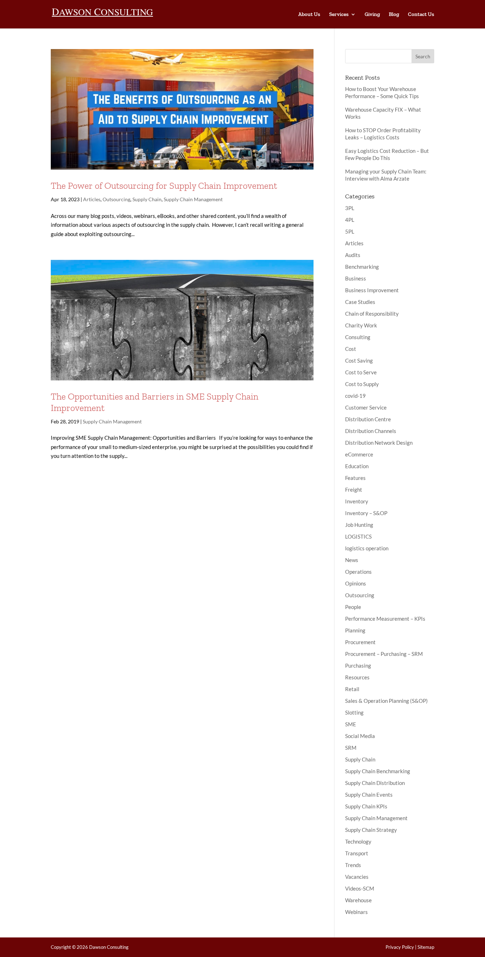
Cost (350, 349)
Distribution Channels (370, 431)
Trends (353, 865)
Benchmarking (362, 266)
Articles (91, 199)
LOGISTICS (358, 536)
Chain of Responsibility (372, 313)
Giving (372, 14)
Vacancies (357, 876)
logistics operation (366, 548)
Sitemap (426, 947)
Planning (355, 630)
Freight (353, 489)
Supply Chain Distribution (375, 783)
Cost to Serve (361, 372)
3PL (349, 208)
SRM (350, 747)
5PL (349, 231)
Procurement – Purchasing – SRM (384, 654)
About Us (309, 14)
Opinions (355, 583)
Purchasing (358, 665)
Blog (394, 14)
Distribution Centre (368, 419)
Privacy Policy (400, 947)
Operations (358, 571)
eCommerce (359, 454)
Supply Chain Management (193, 199)
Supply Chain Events (369, 794)
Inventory (356, 501)
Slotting (354, 712)
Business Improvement (372, 290)
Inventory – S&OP (366, 513)
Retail (352, 689)
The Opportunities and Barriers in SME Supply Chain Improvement (154, 402)
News (351, 560)
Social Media (360, 736)
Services (339, 14)
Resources (357, 677)
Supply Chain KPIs (366, 806)
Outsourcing (116, 199)
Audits (352, 255)
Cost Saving (359, 360)
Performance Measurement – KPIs (385, 618)
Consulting (357, 337)
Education (357, 466)
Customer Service (366, 407)
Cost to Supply (362, 384)
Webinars (356, 912)
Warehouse (358, 900)
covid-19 (355, 395)
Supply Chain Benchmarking (377, 771)
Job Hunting (359, 525)
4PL (349, 219)
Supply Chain (147, 199)
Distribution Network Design (379, 442)
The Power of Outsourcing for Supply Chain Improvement (164, 185)
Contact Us (421, 14)
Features (355, 478)
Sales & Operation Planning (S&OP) (386, 700)
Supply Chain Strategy (371, 830)
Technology (358, 841)
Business (355, 278)
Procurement (360, 642)
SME (350, 724)
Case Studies (360, 302)
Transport (356, 853)
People (353, 607)
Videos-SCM (359, 888)
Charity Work (361, 325)
